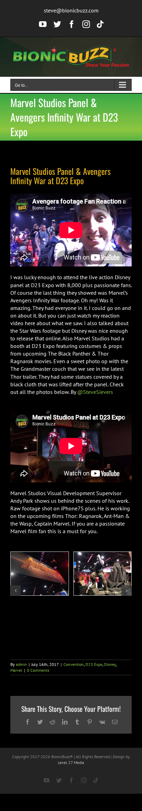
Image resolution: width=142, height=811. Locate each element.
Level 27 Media (71, 762)
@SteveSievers (95, 391)
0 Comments (38, 670)
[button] (15, 590)
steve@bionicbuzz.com (71, 10)
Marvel (16, 670)
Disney (110, 664)
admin (21, 664)
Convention (73, 664)
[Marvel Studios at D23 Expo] (40, 573)
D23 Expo (93, 664)
